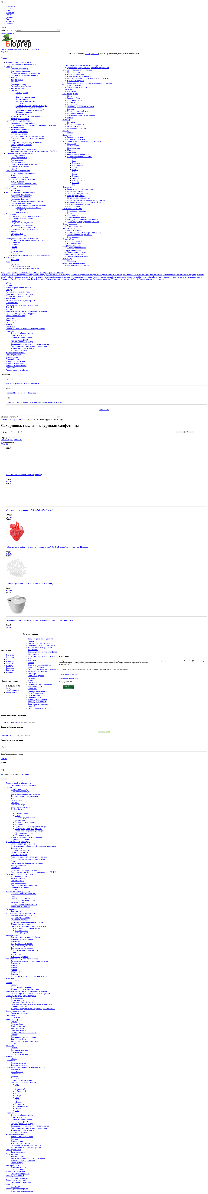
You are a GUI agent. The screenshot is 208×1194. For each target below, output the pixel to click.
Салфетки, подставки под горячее (25, 164)
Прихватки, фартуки (19, 199)
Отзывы (9, 15)
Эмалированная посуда (20, 71)
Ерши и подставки (75, 105)
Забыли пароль (23, 775)
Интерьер (66, 120)
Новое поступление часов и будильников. (23, 383)
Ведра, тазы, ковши (75, 191)
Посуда (9, 67)
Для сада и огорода (75, 241)
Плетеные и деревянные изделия (19, 153)
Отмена (4, 759)
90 (7, 444)
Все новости (104, 410)
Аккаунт (11, 33)
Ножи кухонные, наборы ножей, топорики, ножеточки (33, 125)
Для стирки (15, 221)
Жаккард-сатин (78, 180)
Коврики (71, 213)
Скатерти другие (22, 212)
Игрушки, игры (73, 72)
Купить (9, 482)
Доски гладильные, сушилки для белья (83, 222)
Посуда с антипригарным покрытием (26, 73)
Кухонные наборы (18, 84)
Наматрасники (73, 146)
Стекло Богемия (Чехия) (21, 86)
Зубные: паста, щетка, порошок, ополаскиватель (30, 255)
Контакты (10, 21)
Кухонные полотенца (76, 139)
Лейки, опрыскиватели (20, 186)
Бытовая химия (12, 214)
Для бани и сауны (74, 100)
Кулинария (15, 147)
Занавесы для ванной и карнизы (80, 107)
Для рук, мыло (17, 251)
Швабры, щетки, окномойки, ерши (25, 268)
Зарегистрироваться (30, 49)
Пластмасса (67, 187)
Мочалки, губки (74, 102)
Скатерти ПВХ (22, 210)
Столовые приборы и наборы (23, 123)
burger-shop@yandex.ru (12, 689)
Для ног (14, 249)
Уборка (9, 262)
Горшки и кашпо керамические (23, 173)
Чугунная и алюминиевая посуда (24, 75)
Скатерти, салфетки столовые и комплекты (28, 205)
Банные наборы (73, 98)
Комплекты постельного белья (79, 157)
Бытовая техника (74, 230)
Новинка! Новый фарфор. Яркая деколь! (22, 393)
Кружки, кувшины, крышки (78, 204)
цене (11, 440)
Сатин (74, 167)
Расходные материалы (20, 129)
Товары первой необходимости (18, 62)
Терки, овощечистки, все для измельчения (28, 138)
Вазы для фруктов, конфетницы (29, 108)
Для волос (15, 244)
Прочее (14, 169)
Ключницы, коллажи (75, 124)
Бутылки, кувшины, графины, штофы (31, 106)
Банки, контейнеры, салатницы (80, 189)
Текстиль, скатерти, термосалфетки (20, 192)
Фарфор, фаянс (17, 80)
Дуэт (74, 159)
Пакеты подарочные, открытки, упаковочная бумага (88, 78)
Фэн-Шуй (10, 257)
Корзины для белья (75, 113)
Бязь (74, 185)
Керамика (15, 82)
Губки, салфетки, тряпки (21, 266)
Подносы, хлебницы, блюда (78, 198)
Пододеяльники (73, 148)
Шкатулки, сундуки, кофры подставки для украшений (89, 83)
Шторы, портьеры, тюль (21, 203)
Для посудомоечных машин (22, 218)
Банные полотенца (75, 137)
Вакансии (10, 13)
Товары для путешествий (72, 254)
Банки (18, 95)
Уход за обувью (17, 234)
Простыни (71, 152)
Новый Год (67, 259)
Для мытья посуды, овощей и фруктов (26, 216)
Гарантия (9, 19)
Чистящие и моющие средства (23, 227)
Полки (70, 118)
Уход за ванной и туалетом (22, 223)
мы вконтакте (11, 692)
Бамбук (75, 170)
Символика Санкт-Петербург (79, 76)
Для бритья (15, 242)
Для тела (14, 253)
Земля (13, 175)
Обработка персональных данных (69, 678)
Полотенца (67, 135)
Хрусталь (14, 77)
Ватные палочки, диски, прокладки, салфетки (30, 240)
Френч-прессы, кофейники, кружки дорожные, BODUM (34, 151)
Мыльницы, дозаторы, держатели (81, 115)
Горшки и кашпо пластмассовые (24, 184)
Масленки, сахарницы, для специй (30, 110)
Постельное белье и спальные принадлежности (81, 141)
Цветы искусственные (76, 128)
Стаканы (19, 103)
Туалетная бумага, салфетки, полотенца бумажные (83, 65)
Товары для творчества (71, 246)
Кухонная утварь (17, 127)
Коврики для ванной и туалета (79, 111)
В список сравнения (9, 722)
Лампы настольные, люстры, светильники (84, 233)
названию (5, 440)
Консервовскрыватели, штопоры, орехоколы (29, 136)
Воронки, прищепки (75, 206)
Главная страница (8, 419)
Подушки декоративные (21, 197)
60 (4, 444)
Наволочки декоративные (21, 195)
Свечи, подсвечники (75, 74)
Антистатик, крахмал (19, 236)
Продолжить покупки (27, 722)
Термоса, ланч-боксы (19, 132)
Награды (9, 17)
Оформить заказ (7, 735)
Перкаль (75, 176)
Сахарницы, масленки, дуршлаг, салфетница (85, 202)
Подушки (71, 150)
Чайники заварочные (24, 112)
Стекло (14, 90)
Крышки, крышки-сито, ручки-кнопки (26, 116)
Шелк (74, 174)
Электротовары (68, 228)
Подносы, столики (18, 162)
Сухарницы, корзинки (20, 166)
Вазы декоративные (19, 158)
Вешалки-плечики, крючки (78, 211)
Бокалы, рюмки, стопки (25, 101)
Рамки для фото (73, 126)
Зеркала (70, 109)
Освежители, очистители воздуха (24, 229)
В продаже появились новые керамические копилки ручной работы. (34, 402)
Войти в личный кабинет (11, 49)
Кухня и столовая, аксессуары (18, 121)
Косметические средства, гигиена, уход (22, 238)
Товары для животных (71, 250)
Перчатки (15, 264)
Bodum (10, 275)
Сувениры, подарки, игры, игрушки (77, 70)
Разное (13, 231)
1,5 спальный (77, 165)
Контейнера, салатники (25, 97)
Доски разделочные (19, 156)
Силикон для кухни (19, 134)
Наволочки (71, 144)
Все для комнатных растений (18, 171)
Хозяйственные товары (72, 209)
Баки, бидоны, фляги (75, 196)
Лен (73, 172)
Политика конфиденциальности (68, 674)
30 (2, 444)
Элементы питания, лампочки (79, 235)
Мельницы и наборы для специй (24, 149)
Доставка (9, 8)
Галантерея (67, 89)
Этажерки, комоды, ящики (78, 193)
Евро (74, 161)
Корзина (4, 33)
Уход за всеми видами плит (22, 225)
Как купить (10, 6)
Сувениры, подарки (75, 81)
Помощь (9, 23)
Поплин (75, 183)
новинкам (18, 440)
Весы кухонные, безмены (21, 145)
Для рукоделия (73, 215)
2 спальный (77, 163)
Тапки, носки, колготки (72, 85)
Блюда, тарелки (22, 99)
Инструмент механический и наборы (82, 220)
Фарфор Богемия (18, 88)
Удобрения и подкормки (21, 177)
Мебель (65, 131)
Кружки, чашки (22, 93)
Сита (13, 140)
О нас (8, 10)
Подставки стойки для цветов (23, 179)
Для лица (14, 247)
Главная (4, 58)
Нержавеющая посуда (20, 69)
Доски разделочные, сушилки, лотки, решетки (86, 200)
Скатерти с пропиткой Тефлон (28, 208)
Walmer (4, 275)
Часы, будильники (69, 224)
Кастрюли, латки (22, 114)
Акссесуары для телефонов (73, 263)
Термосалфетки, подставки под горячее (27, 201)
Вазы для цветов (17, 182)
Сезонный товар (69, 239)
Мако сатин (77, 178)
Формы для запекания (20, 119)
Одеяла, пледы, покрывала (78, 154)
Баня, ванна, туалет (70, 94)
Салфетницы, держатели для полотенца (27, 142)
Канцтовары (11, 188)
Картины (71, 122)
